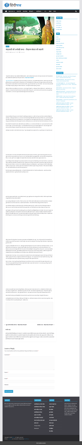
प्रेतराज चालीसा (58, 68)
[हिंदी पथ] (6, 11)
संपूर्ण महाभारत (58, 49)
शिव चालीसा (51, 409)
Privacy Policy (37, 425)
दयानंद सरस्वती (58, 25)
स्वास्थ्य (54, 11)
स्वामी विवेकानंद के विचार (38, 412)
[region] (29, 64)
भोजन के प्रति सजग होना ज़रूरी (39, 420)
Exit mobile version (41, 443)
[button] (33, 11)
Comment (7, 354)
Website (6, 384)
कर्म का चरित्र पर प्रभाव (38, 409)
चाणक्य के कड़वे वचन (52, 404)
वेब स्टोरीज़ (51, 431)
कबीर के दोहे (58, 39)
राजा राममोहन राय (59, 27)
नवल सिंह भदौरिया (59, 29)
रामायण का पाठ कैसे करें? (60, 43)
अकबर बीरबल (25, 11)
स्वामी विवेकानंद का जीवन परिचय (39, 404)
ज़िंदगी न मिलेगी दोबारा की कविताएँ (61, 58)
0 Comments (22, 52)
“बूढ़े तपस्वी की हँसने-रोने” (10, 80)
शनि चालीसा (51, 414)
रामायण (57, 37)
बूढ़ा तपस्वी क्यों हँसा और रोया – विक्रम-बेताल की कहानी (16, 324)
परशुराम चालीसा (58, 51)
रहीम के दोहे (58, 41)
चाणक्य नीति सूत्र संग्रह (60, 47)
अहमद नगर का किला (37, 414)
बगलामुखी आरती (58, 54)
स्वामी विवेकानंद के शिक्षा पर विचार (39, 406)
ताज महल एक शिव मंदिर (53, 420)
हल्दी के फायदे (51, 425)
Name (6, 372)
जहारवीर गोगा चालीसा (59, 62)
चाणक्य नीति (19, 11)
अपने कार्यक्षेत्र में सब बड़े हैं (38, 417)
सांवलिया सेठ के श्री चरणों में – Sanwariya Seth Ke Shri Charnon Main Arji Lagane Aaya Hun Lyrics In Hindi (66, 93)
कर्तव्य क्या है (36, 423)
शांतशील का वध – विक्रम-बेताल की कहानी (45, 324)
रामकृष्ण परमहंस (58, 21)
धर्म (45, 11)
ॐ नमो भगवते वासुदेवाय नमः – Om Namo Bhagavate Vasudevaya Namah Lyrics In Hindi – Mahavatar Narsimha (66, 84)
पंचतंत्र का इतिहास (59, 45)
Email (6, 378)
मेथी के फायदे (51, 423)
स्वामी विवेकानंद (38, 11)
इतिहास (50, 11)
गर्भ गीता (57, 60)
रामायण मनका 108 (12, 11)
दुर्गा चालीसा (51, 412)
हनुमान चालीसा (51, 406)
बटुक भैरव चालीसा (59, 66)
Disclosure (36, 428)
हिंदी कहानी (31, 11)
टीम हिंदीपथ (51, 428)
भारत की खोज (51, 417)
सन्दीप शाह (8, 52)
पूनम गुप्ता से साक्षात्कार (59, 56)
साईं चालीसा (58, 64)
